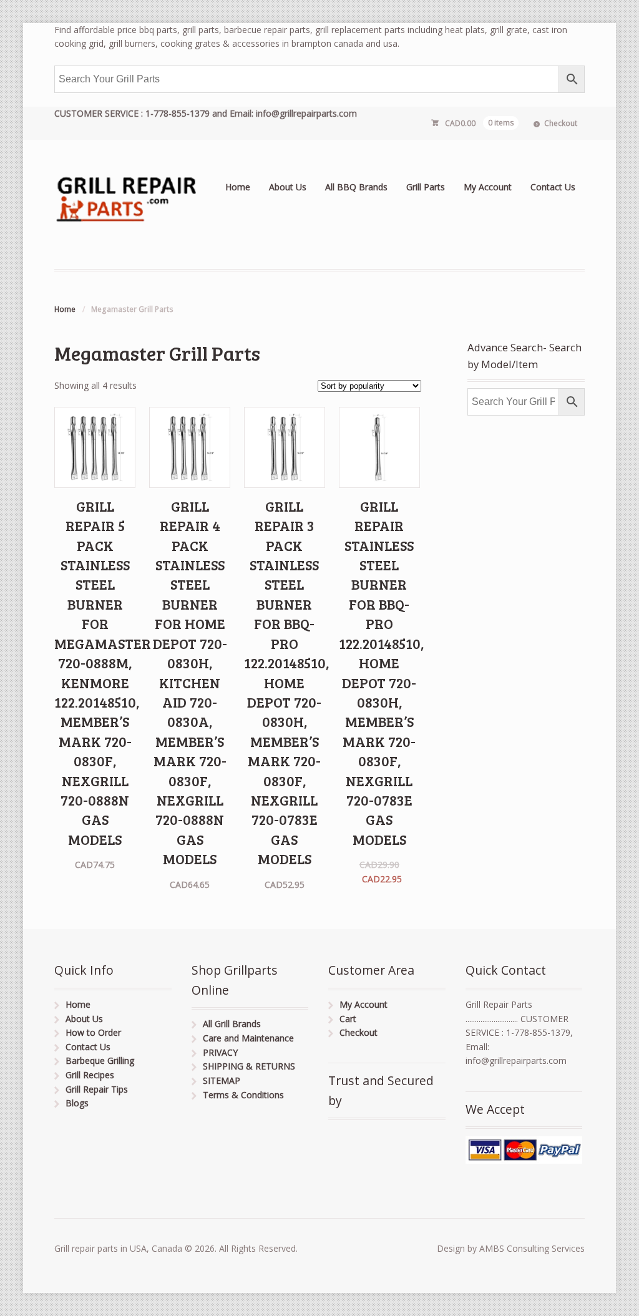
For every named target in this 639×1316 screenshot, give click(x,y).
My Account (488, 187)
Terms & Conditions (243, 1095)
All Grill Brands (232, 1024)
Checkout (560, 123)
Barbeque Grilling (100, 1060)
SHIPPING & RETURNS (249, 1066)
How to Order (93, 1032)
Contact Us (552, 187)
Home (237, 187)
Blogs (77, 1103)
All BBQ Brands (356, 187)
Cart (347, 1019)
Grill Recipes (90, 1075)
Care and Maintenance (248, 1038)
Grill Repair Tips (97, 1089)
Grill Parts (425, 187)
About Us (287, 187)
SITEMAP (221, 1080)
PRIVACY (220, 1052)
